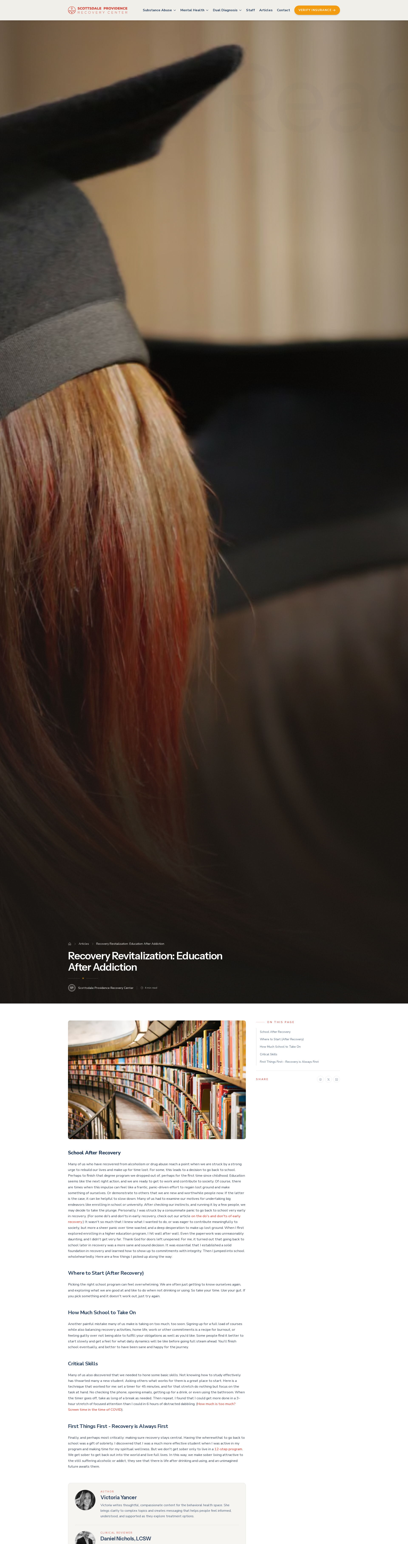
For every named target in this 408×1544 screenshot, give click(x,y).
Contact (283, 10)
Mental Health (192, 10)
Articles (266, 10)
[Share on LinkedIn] (336, 1079)
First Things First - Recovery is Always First (289, 1062)
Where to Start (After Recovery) (282, 1039)
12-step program (228, 1449)
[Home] (69, 944)
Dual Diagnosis (225, 10)
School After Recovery (275, 1032)
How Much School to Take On (280, 1047)
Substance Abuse (157, 10)
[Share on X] (328, 1079)
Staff (250, 10)
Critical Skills (268, 1054)
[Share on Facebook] (320, 1079)
